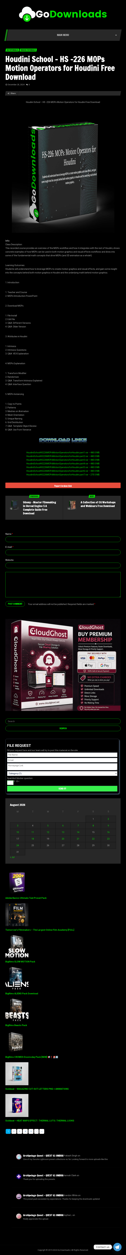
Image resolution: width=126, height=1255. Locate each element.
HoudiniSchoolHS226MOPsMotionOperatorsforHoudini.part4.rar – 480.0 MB (63, 463)
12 (48, 832)
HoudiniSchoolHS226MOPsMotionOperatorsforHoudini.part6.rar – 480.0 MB (63, 471)
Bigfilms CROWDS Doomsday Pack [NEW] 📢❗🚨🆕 (31, 1057)
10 (17, 832)
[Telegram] (117, 1247)
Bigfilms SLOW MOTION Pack (20, 961)
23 (108, 839)
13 (63, 832)
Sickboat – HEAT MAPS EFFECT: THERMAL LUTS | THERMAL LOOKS (39, 1120)
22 (93, 839)
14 (78, 832)
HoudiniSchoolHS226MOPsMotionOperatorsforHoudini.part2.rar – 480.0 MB (63, 456)
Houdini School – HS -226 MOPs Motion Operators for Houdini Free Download (60, 68)
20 (63, 839)
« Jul (12, 857)
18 (33, 839)
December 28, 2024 (16, 85)
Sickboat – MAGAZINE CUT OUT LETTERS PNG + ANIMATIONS (37, 1089)
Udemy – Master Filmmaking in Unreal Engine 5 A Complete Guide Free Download (39, 507)
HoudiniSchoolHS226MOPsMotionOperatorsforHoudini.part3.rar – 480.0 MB (63, 460)
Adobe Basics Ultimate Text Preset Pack (26, 898)
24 (17, 845)
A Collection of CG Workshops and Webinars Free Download (98, 504)
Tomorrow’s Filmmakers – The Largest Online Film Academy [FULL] (39, 930)
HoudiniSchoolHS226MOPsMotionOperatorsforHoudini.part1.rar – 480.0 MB (63, 452)
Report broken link (63, 485)
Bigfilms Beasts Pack (16, 1025)
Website (9, 560)
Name (9, 534)
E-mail (9, 547)
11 (33, 832)
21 (78, 839)
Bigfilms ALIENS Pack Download (21, 993)
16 (108, 832)
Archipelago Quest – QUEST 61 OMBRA (43, 1155)
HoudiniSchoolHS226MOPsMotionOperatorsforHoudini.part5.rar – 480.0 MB (63, 467)
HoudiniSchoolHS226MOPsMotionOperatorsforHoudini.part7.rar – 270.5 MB (63, 474)
